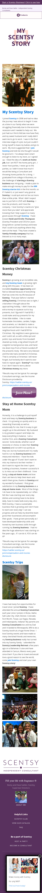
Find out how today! (17, 885)
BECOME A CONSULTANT (21, 846)
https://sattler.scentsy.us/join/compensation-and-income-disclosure (16, 553)
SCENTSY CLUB (21, 819)
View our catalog (21, 823)
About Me (21, 805)
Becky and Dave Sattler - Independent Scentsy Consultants (17, 9)
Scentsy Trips (12, 562)
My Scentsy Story (18, 111)
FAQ (21, 827)
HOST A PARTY (21, 841)
